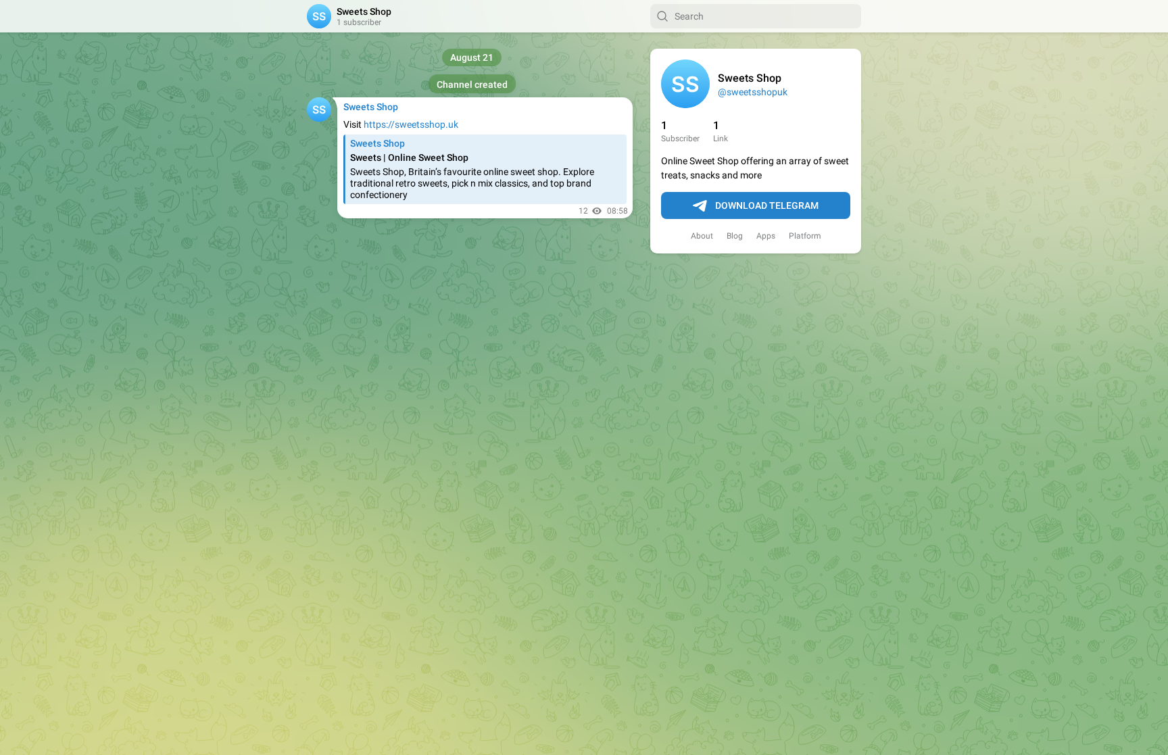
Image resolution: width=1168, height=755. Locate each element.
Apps (765, 236)
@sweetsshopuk (752, 92)
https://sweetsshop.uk (411, 124)
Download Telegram (767, 205)
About (702, 236)
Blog (735, 236)
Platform (805, 236)
